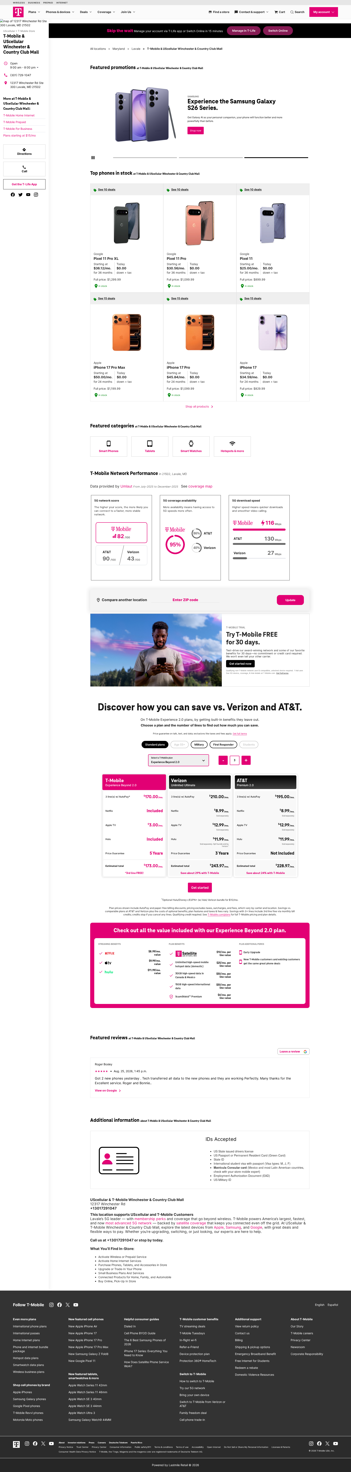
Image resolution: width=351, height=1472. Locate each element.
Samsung (233, 1227)
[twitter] (20, 194)
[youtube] (28, 194)
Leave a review (290, 1051)
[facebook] (12, 194)
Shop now (195, 130)
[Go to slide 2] (180, 158)
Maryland (119, 48)
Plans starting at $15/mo (19, 135)
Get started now (240, 663)
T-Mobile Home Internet (19, 115)
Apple (219, 1227)
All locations (98, 48)
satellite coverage (191, 1223)
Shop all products (199, 406)
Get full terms (282, 673)
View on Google (108, 1090)
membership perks (150, 1219)
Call (24, 169)
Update (290, 600)
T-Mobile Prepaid (14, 122)
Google (256, 1227)
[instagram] (36, 194)
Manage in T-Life (243, 30)
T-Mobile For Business (17, 128)
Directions (24, 151)
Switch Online (278, 30)
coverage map (200, 486)
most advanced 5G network (128, 1223)
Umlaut (126, 486)
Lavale (136, 48)
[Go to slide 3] (246, 158)
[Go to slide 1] (114, 158)
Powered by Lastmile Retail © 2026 (175, 1465)
